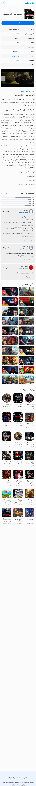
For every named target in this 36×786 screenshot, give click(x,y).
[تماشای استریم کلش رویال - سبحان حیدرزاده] (26, 380)
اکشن (17, 60)
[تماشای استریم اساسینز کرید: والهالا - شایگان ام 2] (10, 351)
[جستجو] (3, 3)
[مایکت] (30, 4)
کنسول (17, 65)
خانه (33, 91)
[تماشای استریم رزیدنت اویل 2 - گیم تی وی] (10, 302)
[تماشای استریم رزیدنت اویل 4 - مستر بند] (26, 331)
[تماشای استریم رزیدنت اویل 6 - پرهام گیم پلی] (10, 361)
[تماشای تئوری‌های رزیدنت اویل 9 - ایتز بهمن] (10, 331)
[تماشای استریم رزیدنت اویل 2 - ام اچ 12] (26, 341)
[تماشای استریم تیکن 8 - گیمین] (10, 292)
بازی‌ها (28, 91)
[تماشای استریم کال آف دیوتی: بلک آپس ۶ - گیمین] (26, 351)
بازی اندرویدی (15, 56)
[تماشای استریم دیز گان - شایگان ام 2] (26, 322)
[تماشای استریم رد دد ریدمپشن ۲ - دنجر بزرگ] (26, 371)
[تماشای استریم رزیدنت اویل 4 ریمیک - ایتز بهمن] (26, 361)
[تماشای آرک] (26, 292)
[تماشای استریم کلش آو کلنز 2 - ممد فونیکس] (10, 341)
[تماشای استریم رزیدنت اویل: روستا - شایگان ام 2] (10, 312)
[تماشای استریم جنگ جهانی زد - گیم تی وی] (10, 371)
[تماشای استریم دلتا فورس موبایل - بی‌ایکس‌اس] (26, 312)
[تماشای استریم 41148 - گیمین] (26, 302)
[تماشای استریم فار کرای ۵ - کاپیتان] (10, 380)
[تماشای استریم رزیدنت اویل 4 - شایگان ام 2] (10, 322)
